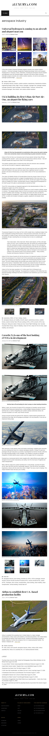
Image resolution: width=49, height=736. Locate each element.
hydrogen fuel (32, 85)
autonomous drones (34, 320)
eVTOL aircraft (34, 322)
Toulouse (32, 87)
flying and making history (16, 409)
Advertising (4, 708)
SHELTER (6, 576)
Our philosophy (5, 705)
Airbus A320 (35, 647)
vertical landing (14, 584)
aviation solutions (23, 83)
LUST (19, 708)
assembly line (18, 649)
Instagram (3, 722)
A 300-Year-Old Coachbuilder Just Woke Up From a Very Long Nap (19, 670)
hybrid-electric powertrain (36, 415)
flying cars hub (21, 324)
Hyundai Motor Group (24, 176)
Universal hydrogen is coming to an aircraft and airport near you (24, 30)
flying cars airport (12, 324)
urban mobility (38, 582)
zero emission (10, 327)
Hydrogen (25, 85)
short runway (15, 582)
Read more (19, 77)
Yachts (24, 318)
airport (26, 320)
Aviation (6, 81)
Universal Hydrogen (7, 89)
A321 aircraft (13, 647)
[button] (46, 13)
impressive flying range (8, 419)
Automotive (7, 318)
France (21, 85)
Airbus (29, 647)
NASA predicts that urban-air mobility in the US (14, 168)
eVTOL (28, 322)
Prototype (8, 582)
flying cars (4, 324)
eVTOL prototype (36, 578)
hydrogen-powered (7, 87)
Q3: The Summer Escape (39, 710)
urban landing (30, 582)
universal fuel (39, 87)
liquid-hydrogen (16, 87)
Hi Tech (16, 318)
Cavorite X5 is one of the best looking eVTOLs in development (20, 336)
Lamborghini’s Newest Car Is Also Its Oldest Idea (14, 674)
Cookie (19, 722)
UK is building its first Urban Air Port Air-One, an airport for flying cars (23, 98)
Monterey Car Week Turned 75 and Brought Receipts (15, 677)
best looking (17, 578)
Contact (3, 710)
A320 (8, 647)
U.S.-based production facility (30, 649)
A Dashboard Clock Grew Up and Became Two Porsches (16, 672)
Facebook (3, 720)
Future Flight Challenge (31, 324)
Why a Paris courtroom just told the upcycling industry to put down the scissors (22, 682)
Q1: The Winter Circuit (39, 705)
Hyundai (43, 324)
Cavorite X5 (24, 578)
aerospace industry (8, 83)
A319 (5, 647)
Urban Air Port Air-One (37, 325)
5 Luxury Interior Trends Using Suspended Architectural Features (18, 664)
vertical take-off (22, 584)
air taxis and (23, 158)
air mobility (8, 181)
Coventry (15, 256)
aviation (16, 83)
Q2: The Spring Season (39, 708)
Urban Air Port (27, 325)
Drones (4, 322)
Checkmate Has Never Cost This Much (12, 668)
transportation (22, 582)
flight (17, 85)
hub (39, 324)
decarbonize (31, 83)
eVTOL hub (41, 322)
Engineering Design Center (8, 85)
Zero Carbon (16, 89)
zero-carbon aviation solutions (27, 89)
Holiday (20, 318)
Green (13, 81)
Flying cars (32, 248)
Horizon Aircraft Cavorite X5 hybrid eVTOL (17, 580)
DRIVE (9, 81)
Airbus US (12, 649)
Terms (19, 720)
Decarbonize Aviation (40, 83)
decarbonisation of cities (37, 186)
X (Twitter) (3, 725)
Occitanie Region (25, 87)
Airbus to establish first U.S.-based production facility (20, 593)
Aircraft (22, 320)
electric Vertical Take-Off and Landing (16, 322)
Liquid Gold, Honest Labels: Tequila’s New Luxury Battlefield (17, 666)
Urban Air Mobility (18, 325)
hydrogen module (41, 85)
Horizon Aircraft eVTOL (34, 580)
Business (10, 645)
